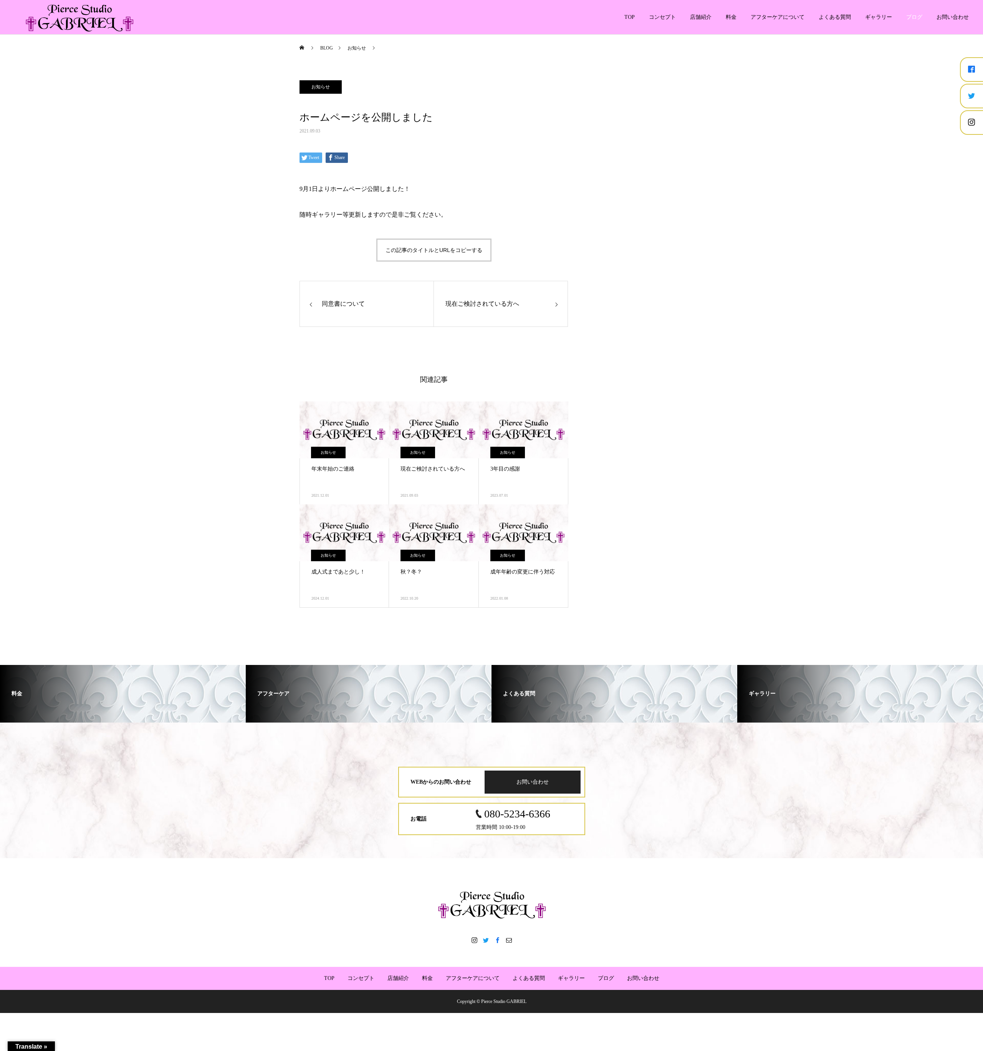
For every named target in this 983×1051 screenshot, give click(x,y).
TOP (629, 17)
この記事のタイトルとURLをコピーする (434, 250)
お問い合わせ (953, 17)
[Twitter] (486, 940)
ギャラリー (878, 17)
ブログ (914, 17)
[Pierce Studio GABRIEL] (491, 904)
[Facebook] (497, 940)
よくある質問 (835, 17)
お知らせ (320, 87)
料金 (731, 17)
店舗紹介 (701, 17)
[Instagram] (474, 940)
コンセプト (662, 17)
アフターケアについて (777, 17)
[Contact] (509, 940)
